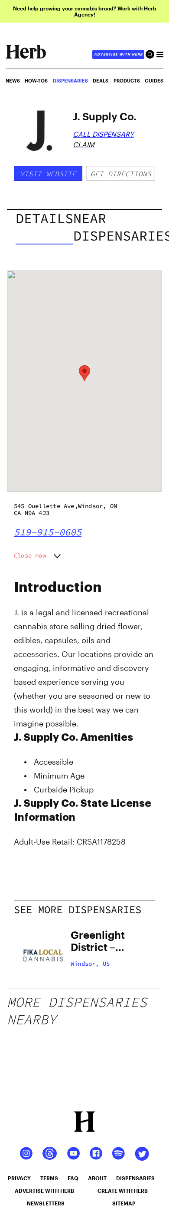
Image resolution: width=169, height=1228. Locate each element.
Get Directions (121, 173)
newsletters (46, 1203)
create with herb (123, 1191)
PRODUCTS (127, 80)
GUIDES (154, 80)
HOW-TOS (36, 80)
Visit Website (48, 173)
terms (49, 1178)
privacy (19, 1178)
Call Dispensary (103, 134)
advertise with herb (118, 54)
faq (73, 1178)
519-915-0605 (47, 532)
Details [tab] (44, 218)
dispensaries (135, 1178)
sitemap (124, 1203)
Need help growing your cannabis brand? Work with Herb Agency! (84, 11)
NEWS (13, 80)
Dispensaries (70, 80)
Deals (100, 80)
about (97, 1178)
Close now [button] (30, 555)
